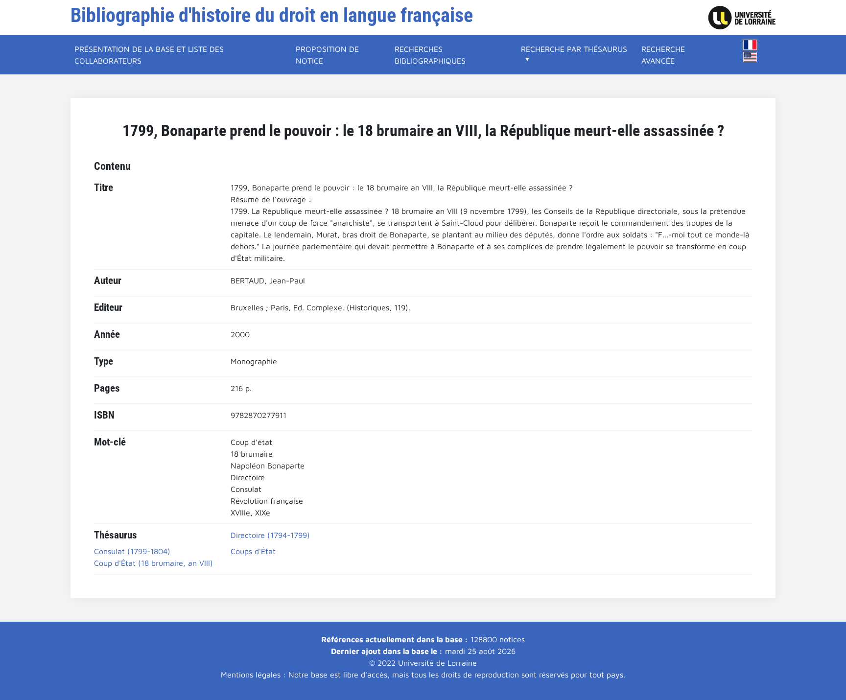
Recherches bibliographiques (430, 55)
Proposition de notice (327, 55)
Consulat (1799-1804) (132, 551)
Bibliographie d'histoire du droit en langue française (271, 15)
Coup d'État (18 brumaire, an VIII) (153, 563)
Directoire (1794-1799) (270, 535)
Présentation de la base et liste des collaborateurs (149, 55)
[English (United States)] (750, 57)
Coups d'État (253, 551)
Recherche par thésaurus (574, 49)
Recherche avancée (663, 55)
